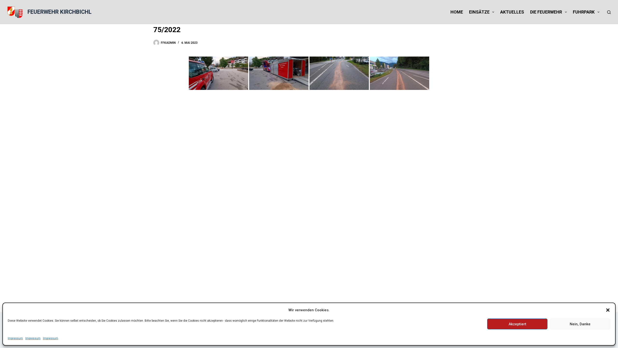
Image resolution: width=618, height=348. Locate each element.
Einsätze (479, 11)
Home (456, 11)
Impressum (15, 338)
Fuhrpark (584, 11)
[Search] (609, 12)
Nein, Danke (580, 324)
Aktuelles (512, 11)
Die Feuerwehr (546, 11)
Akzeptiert (517, 324)
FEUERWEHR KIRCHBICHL (59, 12)
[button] (607, 310)
